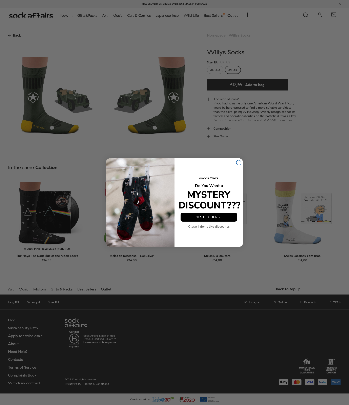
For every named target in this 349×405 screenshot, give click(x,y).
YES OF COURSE (208, 217)
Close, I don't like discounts (209, 226)
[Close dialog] (238, 162)
